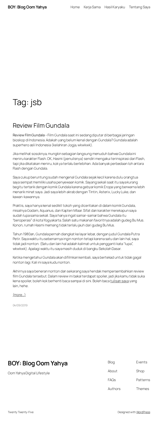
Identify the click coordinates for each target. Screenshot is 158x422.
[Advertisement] (79, 57)
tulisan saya (119, 280)
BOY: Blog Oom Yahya (27, 7)
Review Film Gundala (41, 125)
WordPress (143, 412)
